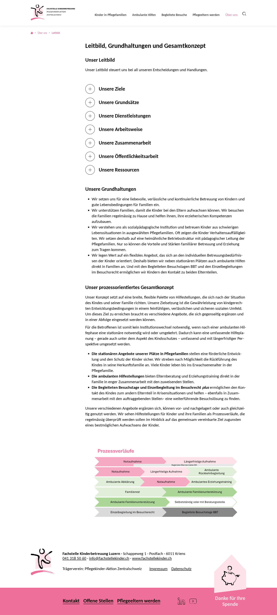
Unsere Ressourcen (119, 170)
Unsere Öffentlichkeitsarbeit (128, 156)
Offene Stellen (98, 601)
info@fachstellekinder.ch (109, 558)
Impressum (158, 568)
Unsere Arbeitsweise (121, 129)
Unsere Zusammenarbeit (125, 143)
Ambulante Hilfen (144, 15)
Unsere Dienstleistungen (125, 116)
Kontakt (71, 601)
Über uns (231, 15)
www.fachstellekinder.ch (152, 558)
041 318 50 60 (74, 558)
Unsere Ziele (112, 89)
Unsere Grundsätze (119, 102)
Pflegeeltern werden (206, 15)
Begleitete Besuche (174, 15)
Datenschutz (181, 568)
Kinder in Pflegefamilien (110, 15)
